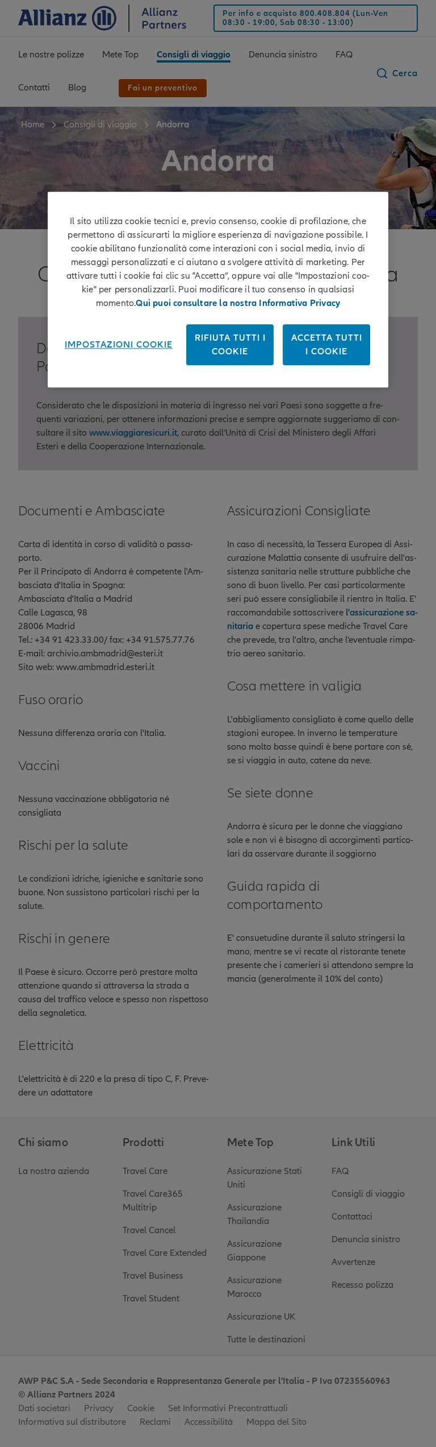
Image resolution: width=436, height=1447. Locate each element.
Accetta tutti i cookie (326, 344)
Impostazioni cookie (119, 344)
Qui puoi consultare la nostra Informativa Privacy (238, 303)
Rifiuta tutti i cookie (230, 344)
